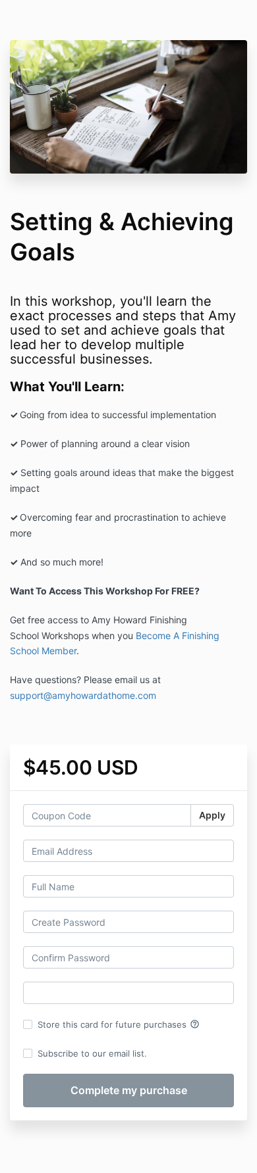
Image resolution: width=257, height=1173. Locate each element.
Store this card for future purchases (119, 1024)
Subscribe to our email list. (92, 1053)
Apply (212, 815)
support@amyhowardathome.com (83, 695)
